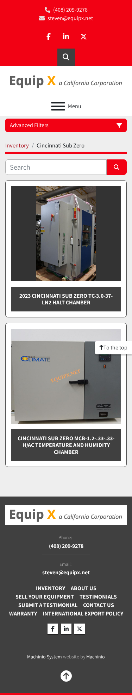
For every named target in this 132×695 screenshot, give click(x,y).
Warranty (23, 613)
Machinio (95, 656)
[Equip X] (66, 514)
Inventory (50, 588)
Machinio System (44, 656)
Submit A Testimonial (47, 605)
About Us (83, 588)
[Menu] (58, 106)
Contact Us (98, 605)
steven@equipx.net (70, 18)
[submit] (117, 167)
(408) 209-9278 (70, 9)
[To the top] (66, 676)
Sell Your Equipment (44, 596)
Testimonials (98, 596)
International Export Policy (83, 613)
